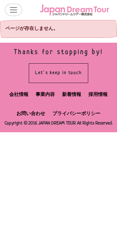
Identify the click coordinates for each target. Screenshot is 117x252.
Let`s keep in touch (58, 73)
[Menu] (13, 10)
